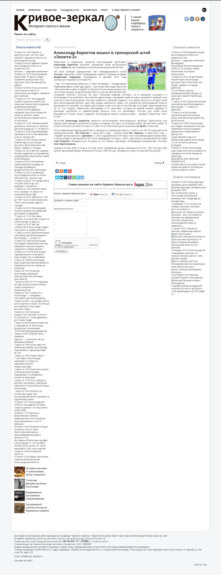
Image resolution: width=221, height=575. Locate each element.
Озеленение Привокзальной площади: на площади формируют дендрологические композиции (30, 165)
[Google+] (70, 171)
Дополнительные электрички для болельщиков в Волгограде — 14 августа (31, 235)
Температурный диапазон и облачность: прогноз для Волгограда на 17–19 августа (31, 126)
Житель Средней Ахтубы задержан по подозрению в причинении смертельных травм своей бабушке (31, 154)
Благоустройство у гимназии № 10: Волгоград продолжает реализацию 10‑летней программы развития (31, 326)
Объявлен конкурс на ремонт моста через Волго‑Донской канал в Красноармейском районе (31, 430)
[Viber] (70, 177)
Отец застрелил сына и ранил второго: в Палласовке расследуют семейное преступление (32, 91)
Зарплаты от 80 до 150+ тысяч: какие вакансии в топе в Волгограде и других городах (31, 201)
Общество (51, 10)
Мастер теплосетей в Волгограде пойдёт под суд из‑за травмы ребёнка (31, 227)
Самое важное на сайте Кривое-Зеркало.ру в (101, 184)
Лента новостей (28, 47)
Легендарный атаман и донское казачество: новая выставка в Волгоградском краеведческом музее (31, 102)
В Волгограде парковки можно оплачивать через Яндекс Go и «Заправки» (30, 254)
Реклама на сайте (23, 560)
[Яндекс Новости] (99, 194)
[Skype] (78, 177)
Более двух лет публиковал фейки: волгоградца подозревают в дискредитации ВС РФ (30, 348)
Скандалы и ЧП (70, 10)
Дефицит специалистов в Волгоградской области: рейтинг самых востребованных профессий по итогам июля (30, 115)
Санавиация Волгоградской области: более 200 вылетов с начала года (30, 175)
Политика (34, 10)
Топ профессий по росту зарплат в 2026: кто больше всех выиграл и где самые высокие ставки (31, 305)
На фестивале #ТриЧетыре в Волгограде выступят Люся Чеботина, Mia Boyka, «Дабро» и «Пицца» (30, 143)
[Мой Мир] (65, 171)
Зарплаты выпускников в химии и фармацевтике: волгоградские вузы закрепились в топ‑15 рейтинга (29, 418)
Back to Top (201, 564)
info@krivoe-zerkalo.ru (31, 556)
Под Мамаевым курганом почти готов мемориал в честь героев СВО (31, 134)
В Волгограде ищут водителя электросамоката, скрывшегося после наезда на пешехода (31, 264)
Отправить (61, 251)
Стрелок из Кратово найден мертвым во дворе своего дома (186, 238)
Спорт (104, 10)
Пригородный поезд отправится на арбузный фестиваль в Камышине (30, 211)
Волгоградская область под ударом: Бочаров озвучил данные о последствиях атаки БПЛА (30, 406)
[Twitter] (57, 177)
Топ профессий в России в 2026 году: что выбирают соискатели (31, 183)
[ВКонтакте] (57, 171)
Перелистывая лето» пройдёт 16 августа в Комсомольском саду (30, 191)
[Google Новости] (122, 194)
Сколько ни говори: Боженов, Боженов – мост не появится (186, 214)
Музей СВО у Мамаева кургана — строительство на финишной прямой (29, 337)
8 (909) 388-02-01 (43, 549)
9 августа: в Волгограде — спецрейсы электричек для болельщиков (29, 295)
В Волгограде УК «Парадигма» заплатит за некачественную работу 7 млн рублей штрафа (188, 261)
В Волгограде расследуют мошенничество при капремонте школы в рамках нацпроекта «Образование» (31, 244)
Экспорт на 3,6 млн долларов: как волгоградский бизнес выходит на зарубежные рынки (31, 395)
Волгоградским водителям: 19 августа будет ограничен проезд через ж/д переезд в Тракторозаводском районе (30, 79)
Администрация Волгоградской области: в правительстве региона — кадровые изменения (31, 67)
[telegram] (82, 177)
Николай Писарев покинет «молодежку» (188, 284)
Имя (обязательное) (63, 208)
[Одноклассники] (61, 171)
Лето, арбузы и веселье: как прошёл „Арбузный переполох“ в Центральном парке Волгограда (31, 384)
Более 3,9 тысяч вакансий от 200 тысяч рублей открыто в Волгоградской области (30, 449)
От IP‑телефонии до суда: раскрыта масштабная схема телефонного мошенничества (31, 285)
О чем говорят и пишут (126, 10)
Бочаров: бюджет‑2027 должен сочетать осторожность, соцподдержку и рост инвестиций (30, 316)
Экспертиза (90, 10)
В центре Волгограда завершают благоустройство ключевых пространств (28, 274)
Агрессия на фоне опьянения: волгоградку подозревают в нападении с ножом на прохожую (31, 373)
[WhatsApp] (74, 177)
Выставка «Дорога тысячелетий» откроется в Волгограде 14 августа (31, 219)
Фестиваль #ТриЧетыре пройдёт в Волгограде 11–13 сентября (31, 440)
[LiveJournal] (65, 177)
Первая (20, 10)
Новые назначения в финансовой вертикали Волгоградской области (31, 459)
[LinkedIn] (61, 177)
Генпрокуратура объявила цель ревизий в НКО (187, 191)
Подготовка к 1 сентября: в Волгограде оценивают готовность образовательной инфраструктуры (29, 361)
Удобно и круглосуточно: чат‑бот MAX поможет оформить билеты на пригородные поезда (30, 56)
